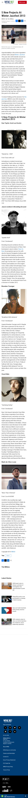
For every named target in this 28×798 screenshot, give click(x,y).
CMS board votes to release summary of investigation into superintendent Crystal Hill (18, 587)
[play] (2, 796)
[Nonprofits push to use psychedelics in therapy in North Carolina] (7, 599)
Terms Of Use (6, 770)
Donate (23, 2)
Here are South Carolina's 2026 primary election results (19, 609)
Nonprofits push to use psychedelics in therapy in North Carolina (18, 598)
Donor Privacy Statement (9, 760)
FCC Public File (6, 763)
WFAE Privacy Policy (8, 766)
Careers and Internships (9, 753)
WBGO (13, 551)
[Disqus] (14, 655)
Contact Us (5, 756)
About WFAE (6, 746)
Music (8, 555)
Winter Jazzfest (20, 54)
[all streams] (26, 796)
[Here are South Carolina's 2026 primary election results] (7, 610)
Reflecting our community (9, 750)
